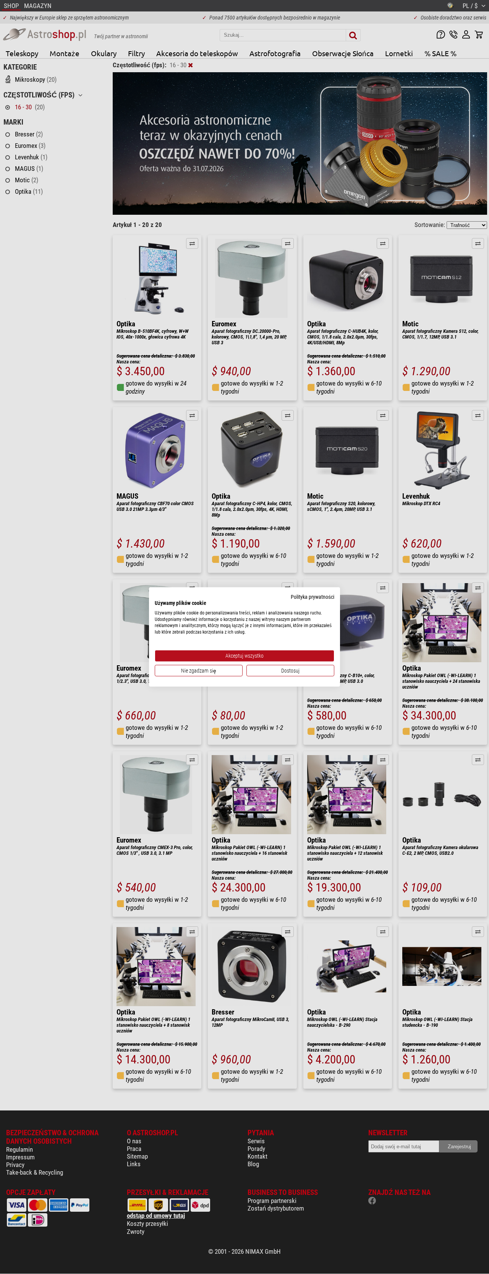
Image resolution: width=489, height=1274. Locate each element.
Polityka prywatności (312, 597)
